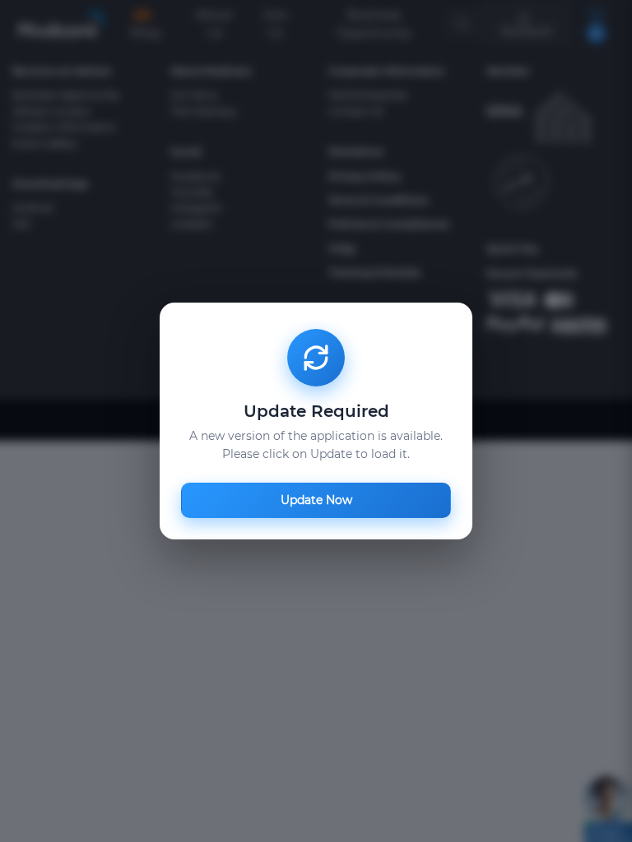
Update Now (316, 500)
